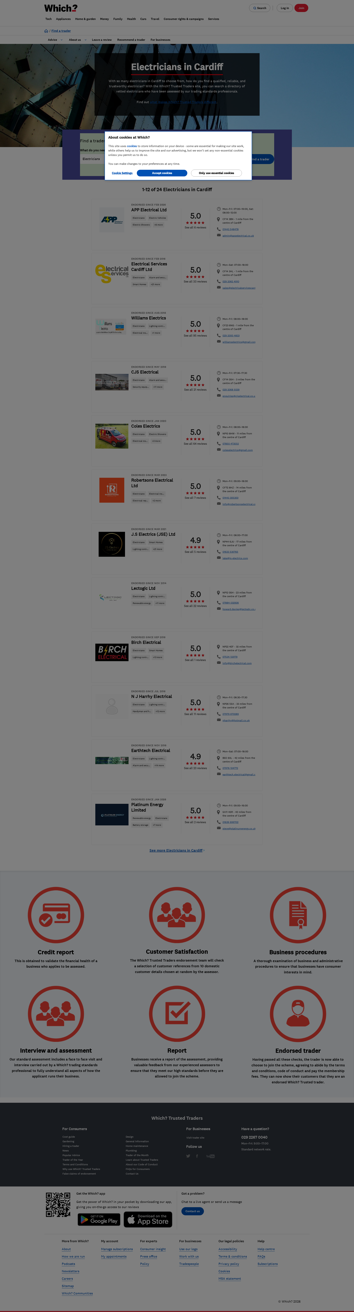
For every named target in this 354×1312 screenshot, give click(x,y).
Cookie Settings (122, 173)
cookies (132, 146)
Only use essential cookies (216, 173)
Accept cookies (162, 173)
